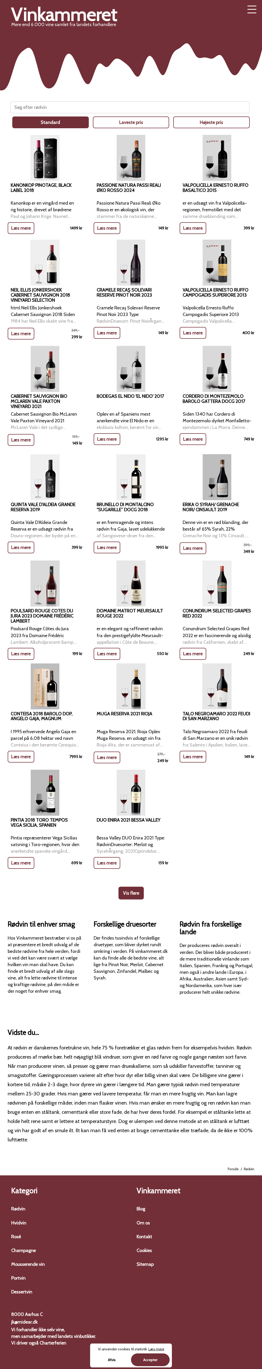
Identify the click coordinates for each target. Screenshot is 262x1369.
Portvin (18, 1278)
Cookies (144, 1250)
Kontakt (144, 1236)
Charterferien (53, 1343)
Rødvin (18, 1209)
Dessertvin (21, 1292)
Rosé (16, 1236)
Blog (141, 1209)
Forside (233, 1169)
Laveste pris (131, 122)
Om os (143, 1223)
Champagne (23, 1250)
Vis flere (131, 893)
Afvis (112, 1360)
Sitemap (145, 1264)
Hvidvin (18, 1223)
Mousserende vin (28, 1264)
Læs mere (21, 228)
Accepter (150, 1360)
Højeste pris (211, 122)
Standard (50, 122)
